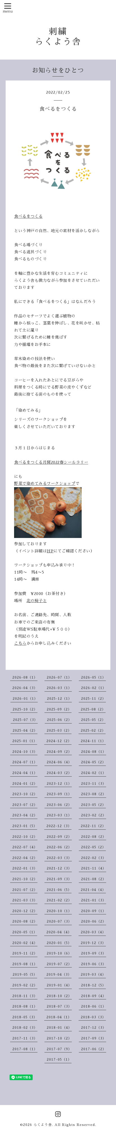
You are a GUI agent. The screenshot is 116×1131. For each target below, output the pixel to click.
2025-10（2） (25, 709)
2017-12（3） (93, 1027)
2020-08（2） (24, 921)
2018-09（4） (93, 996)
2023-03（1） (59, 815)
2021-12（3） (59, 868)
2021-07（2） (24, 890)
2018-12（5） (93, 985)
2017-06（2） (93, 1049)
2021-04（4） (93, 890)
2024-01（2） (24, 783)
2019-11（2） (24, 953)
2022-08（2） (93, 836)
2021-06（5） (59, 890)
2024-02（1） (93, 773)
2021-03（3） (24, 900)
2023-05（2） (93, 805)
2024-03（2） (59, 773)
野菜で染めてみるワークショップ (44, 483)
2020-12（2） (24, 911)
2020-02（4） (24, 943)
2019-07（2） (59, 964)
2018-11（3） (24, 996)
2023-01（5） (24, 826)
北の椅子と (36, 601)
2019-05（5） (25, 974)
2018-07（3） (59, 1006)
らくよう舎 (43, 1124)
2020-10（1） (59, 911)
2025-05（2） (93, 720)
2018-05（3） (24, 1017)
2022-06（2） (59, 847)
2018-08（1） (24, 1006)
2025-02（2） (93, 730)
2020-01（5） (59, 943)
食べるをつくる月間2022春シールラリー (51, 462)
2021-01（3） (93, 900)
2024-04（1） (24, 773)
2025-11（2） (93, 698)
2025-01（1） (24, 741)
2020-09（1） (93, 911)
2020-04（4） (59, 932)
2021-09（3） (59, 879)
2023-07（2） (24, 805)
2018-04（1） (59, 1017)
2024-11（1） (93, 741)
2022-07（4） (24, 847)
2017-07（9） (59, 1049)
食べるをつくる (28, 216)
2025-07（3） (25, 720)
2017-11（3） (24, 1038)
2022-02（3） (93, 858)
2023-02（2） (93, 815)
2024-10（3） (24, 751)
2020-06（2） (93, 921)
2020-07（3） (59, 921)
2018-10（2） (59, 996)
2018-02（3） (24, 1027)
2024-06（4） (59, 762)
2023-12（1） (59, 783)
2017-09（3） (93, 1038)
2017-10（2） (59, 1038)
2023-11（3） (93, 783)
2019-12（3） (93, 943)
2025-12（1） (59, 698)
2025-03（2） (59, 730)
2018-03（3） (93, 1017)
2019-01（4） (59, 985)
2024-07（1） (24, 762)
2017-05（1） (59, 1059)
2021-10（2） (24, 879)
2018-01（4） (59, 1027)
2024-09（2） (59, 751)
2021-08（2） (93, 879)
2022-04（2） (24, 858)
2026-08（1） (24, 677)
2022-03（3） (59, 858)
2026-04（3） (24, 688)
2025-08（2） (93, 709)
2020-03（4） (93, 932)
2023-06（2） (59, 805)
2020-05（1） (24, 932)
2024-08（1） (93, 751)
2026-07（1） (59, 677)
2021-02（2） (59, 900)
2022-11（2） (93, 826)
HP (50, 551)
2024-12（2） (59, 741)
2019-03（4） (93, 974)
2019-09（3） (93, 953)
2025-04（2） (25, 730)
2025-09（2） (59, 709)
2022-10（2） (24, 836)
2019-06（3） (93, 964)
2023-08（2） (93, 794)
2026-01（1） (25, 698)
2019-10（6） (59, 953)
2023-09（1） (59, 794)
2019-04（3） (59, 974)
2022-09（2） (59, 836)
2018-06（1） (93, 1006)
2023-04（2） (24, 815)
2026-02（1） (93, 688)
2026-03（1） (59, 688)
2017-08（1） (24, 1049)
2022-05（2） (93, 847)
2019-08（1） (24, 964)
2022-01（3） (24, 868)
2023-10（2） (24, 794)
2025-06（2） (59, 720)
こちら (20, 643)
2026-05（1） (93, 677)
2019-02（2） (24, 985)
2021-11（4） (93, 868)
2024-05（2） (93, 762)
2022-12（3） (59, 826)
